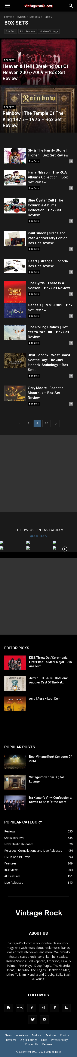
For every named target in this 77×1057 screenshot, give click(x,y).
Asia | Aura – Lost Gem (45, 698)
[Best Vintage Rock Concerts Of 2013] (15, 762)
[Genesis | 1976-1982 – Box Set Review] (15, 310)
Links (44, 1040)
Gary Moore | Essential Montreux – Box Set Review (46, 393)
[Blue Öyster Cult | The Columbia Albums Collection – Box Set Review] (15, 205)
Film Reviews (27, 31)
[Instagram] (43, 1008)
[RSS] (66, 1008)
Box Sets (35, 17)
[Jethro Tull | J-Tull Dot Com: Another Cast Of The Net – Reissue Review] (15, 683)
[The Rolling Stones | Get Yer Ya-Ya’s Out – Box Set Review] (15, 332)
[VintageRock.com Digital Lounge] (15, 782)
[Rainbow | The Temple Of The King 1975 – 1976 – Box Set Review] (38, 124)
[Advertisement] (38, 473)
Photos (64, 1035)
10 (46, 423)
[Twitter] (32, 1019)
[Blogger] (8, 1008)
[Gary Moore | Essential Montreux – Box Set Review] (15, 393)
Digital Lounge (28, 1040)
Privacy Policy (59, 1040)
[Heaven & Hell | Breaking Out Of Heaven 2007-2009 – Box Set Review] (38, 73)
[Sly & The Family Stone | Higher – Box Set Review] (15, 156)
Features (51, 1035)
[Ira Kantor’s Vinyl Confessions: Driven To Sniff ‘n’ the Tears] (15, 803)
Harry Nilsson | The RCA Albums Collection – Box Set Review (48, 177)
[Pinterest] (54, 1008)
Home (8, 17)
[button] (71, 6)
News (8, 1035)
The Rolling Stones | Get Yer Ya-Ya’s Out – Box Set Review (48, 332)
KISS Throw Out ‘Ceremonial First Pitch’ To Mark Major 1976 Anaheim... (50, 662)
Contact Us (31, 1044)
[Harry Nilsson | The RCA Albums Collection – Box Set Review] (15, 177)
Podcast (37, 1035)
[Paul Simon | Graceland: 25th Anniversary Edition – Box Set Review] (15, 238)
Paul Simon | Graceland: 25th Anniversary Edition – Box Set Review (49, 238)
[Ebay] (20, 1008)
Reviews (20, 17)
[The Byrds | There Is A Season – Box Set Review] (15, 295)
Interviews (22, 1035)
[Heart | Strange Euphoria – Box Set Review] (15, 266)
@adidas (38, 536)
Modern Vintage (49, 31)
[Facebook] (31, 1008)
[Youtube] (44, 1019)
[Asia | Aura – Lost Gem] (15, 703)
